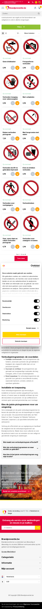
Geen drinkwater (9, 62)
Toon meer (21, 258)
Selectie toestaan (21, 341)
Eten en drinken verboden (29, 169)
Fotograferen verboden (28, 63)
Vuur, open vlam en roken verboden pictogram (10, 241)
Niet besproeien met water (31, 133)
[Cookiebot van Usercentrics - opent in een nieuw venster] (31, 266)
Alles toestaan (21, 334)
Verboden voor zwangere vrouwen (30, 240)
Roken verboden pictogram (9, 133)
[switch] (37, 307)
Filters (19, 27)
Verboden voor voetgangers (9, 204)
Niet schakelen (28, 97)
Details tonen (31, 328)
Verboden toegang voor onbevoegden (10, 98)
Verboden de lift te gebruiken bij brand (10, 169)
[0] (39, 8)
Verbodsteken (28, 203)
